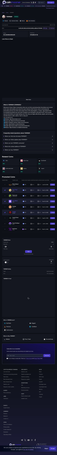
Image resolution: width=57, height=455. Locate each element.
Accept (52, 448)
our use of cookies (28, 449)
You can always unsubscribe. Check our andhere (25, 358)
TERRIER (12, 12)
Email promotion (24, 390)
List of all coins (6, 371)
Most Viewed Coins (7, 381)
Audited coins (24, 398)
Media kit (5, 416)
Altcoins (40, 389)
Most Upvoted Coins (7, 379)
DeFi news (41, 376)
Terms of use (29, 358)
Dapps (40, 379)
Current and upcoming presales (10, 374)
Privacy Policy (37, 358)
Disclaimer (5, 432)
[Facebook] (35, 2)
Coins (7, 12)
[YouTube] (28, 440)
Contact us (5, 418)
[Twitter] (31, 2)
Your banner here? (50, 8)
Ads (22, 385)
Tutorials (41, 394)
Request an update (25, 379)
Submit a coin (6, 384)
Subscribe (47, 355)
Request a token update (8, 386)
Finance (41, 374)
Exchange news (42, 384)
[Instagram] (33, 2)
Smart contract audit (25, 396)
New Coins (5, 376)
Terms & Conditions (7, 424)
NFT (40, 391)
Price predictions (7, 392)
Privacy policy (6, 427)
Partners (5, 413)
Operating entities (7, 434)
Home (3, 12)
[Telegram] (22, 440)
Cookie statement (7, 429)
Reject (46, 448)
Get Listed (50, 2)
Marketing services (25, 387)
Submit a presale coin (26, 374)
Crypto (40, 396)
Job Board (5, 398)
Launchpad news (43, 386)
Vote (28, 251)
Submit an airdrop (25, 376)
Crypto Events (6, 407)
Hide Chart (28, 99)
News (40, 371)
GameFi (41, 381)
